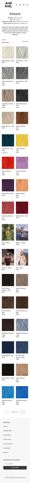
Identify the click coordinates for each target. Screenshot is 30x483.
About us (5, 452)
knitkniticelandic (12, 477)
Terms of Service (8, 443)
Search (5, 426)
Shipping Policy (7, 430)
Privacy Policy (7, 439)
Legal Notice (6, 448)
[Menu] (27, 4)
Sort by (4, 39)
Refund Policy (7, 435)
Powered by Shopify (20, 477)
